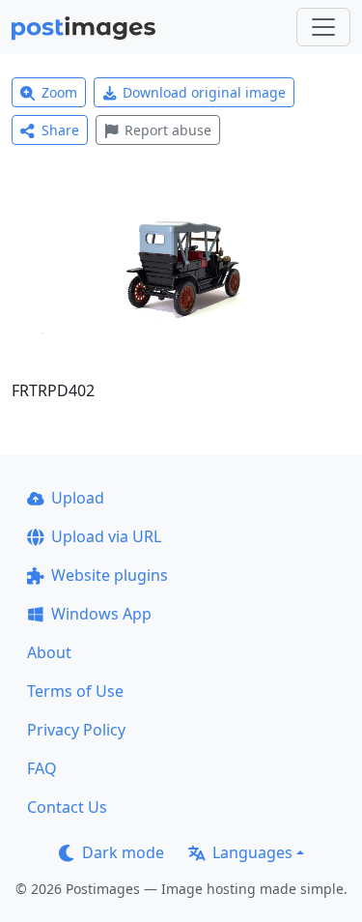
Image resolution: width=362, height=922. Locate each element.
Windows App (101, 613)
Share (60, 130)
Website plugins (109, 575)
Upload (77, 497)
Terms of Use (75, 691)
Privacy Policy (76, 729)
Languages (252, 852)
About (49, 652)
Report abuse (168, 130)
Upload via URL (106, 536)
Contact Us (67, 807)
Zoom (59, 92)
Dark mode (123, 852)
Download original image (204, 92)
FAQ (42, 768)
